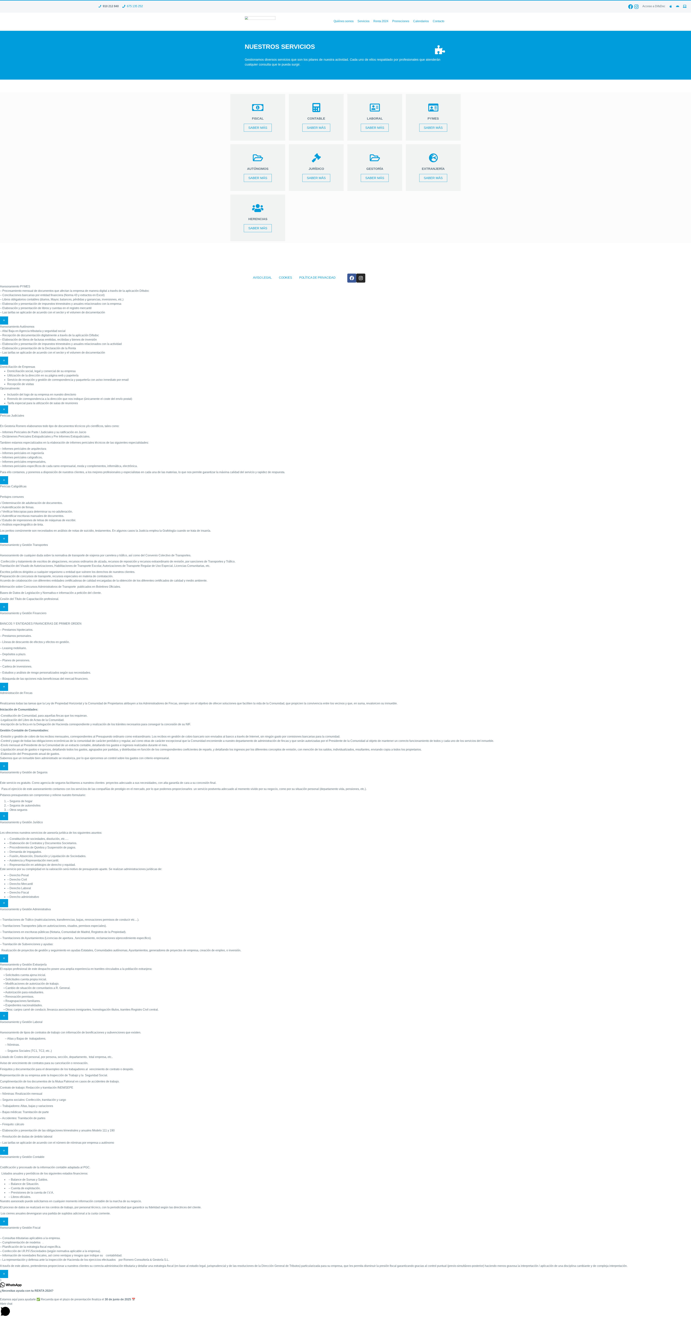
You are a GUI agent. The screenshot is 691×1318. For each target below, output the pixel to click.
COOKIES (285, 277)
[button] (345, 1310)
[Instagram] (636, 6)
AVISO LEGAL (262, 277)
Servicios (363, 21)
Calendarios (421, 21)
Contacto (438, 21)
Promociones (400, 21)
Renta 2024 (380, 21)
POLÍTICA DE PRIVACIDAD (317, 277)
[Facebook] (630, 6)
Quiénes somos (344, 21)
